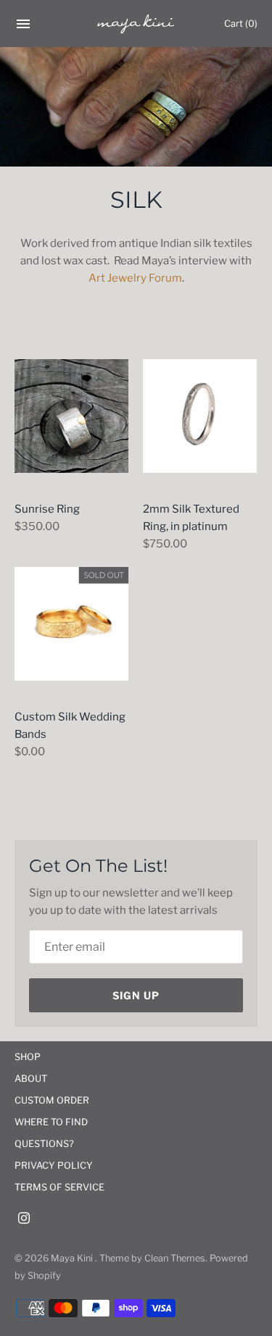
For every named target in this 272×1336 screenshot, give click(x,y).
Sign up (136, 995)
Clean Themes (174, 1258)
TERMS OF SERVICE (59, 1187)
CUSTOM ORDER (52, 1100)
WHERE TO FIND (51, 1122)
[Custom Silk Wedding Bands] (71, 624)
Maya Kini (73, 1258)
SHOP (28, 1056)
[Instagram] (24, 1220)
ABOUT (31, 1078)
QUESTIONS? (44, 1143)
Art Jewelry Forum (135, 278)
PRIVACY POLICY (54, 1165)
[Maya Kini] (136, 24)
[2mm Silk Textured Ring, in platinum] (200, 416)
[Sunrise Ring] (71, 416)
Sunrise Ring (47, 509)
